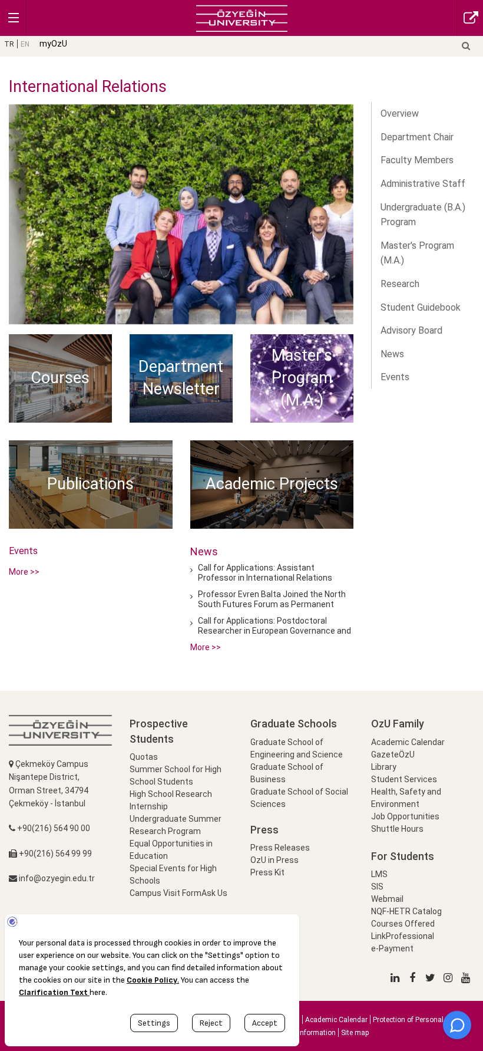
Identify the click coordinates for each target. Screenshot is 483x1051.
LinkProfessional (402, 936)
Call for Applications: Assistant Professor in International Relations (265, 572)
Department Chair (417, 137)
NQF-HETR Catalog (406, 911)
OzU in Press (274, 860)
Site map (355, 1033)
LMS (379, 874)
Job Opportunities (405, 816)
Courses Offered (403, 923)
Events (395, 377)
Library (383, 767)
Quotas (144, 757)
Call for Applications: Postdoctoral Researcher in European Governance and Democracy (274, 631)
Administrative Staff (423, 183)
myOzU (53, 43)
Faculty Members (417, 160)
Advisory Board (411, 330)
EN (25, 44)
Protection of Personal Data (417, 1020)
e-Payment (392, 948)
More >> (24, 571)
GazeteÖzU (393, 754)
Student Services (404, 779)
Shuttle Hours (397, 828)
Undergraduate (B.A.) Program (423, 215)
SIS (377, 886)
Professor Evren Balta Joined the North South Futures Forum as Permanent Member (272, 604)
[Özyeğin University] (241, 17)
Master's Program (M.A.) (417, 253)
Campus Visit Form (165, 893)
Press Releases (280, 847)
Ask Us (214, 893)
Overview (400, 113)
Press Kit (267, 872)
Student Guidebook (421, 307)
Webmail (387, 899)
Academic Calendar (408, 742)
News (392, 354)
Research (400, 283)
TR (9, 44)
